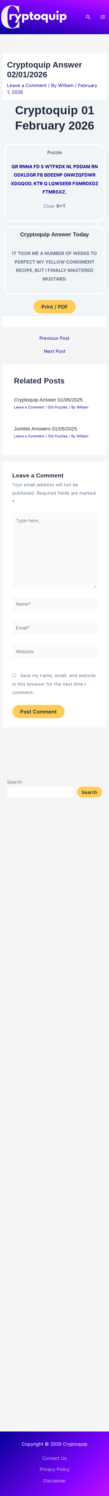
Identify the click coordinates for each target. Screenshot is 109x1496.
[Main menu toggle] (102, 17)
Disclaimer (54, 1480)
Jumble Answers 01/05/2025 (45, 429)
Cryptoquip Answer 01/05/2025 (48, 400)
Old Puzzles (58, 407)
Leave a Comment (27, 85)
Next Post (54, 351)
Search (14, 782)
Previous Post (54, 338)
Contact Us (54, 1458)
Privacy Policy (55, 1469)
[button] (88, 17)
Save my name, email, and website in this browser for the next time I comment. (54, 684)
